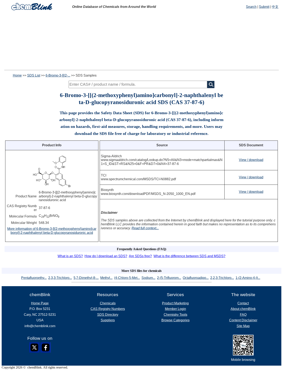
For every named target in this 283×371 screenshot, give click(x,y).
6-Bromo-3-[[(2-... (58, 75)
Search (251, 6)
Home (17, 75)
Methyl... (106, 278)
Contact (243, 303)
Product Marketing (175, 303)
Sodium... (148, 278)
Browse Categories (175, 320)
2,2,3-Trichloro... (222, 278)
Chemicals (108, 303)
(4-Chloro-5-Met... (127, 278)
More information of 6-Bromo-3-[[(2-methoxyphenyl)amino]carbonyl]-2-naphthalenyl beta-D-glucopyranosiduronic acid (51, 230)
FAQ (243, 314)
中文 (275, 6)
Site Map (243, 326)
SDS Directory (107, 314)
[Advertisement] (141, 41)
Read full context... (145, 228)
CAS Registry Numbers (108, 309)
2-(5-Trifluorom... (169, 278)
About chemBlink (243, 309)
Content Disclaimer (243, 320)
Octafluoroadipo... (196, 278)
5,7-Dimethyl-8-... (86, 278)
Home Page (40, 303)
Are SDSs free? (140, 256)
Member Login (175, 309)
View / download (251, 160)
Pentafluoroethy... (34, 278)
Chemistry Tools (175, 314)
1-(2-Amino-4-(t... (248, 278)
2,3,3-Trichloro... (60, 278)
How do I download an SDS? (106, 256)
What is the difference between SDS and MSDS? (189, 256)
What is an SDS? (70, 256)
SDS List (33, 75)
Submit (264, 6)
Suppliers (108, 320)
